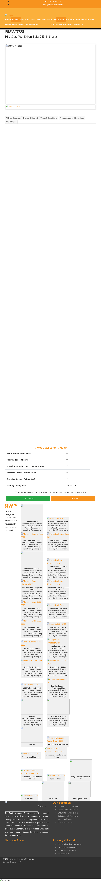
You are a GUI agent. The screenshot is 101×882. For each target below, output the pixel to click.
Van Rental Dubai (65, 819)
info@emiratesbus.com (53, 4)
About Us (23, 24)
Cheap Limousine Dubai (68, 809)
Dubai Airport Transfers (68, 816)
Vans (39, 19)
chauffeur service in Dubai (33, 233)
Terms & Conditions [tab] (49, 118)
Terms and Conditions (67, 850)
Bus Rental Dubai (65, 822)
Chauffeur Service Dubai (68, 813)
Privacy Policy (63, 853)
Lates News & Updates (67, 847)
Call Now (73, 498)
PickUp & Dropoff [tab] (30, 118)
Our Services (11, 24)
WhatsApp (28, 498)
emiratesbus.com (17, 859)
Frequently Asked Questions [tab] (72, 118)
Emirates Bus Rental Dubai (17, 131)
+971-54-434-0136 (52, 1)
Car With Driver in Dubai (68, 806)
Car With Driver (28, 19)
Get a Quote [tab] (11, 122)
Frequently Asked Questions (70, 844)
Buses (46, 19)
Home (8, 19)
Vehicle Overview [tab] (13, 118)
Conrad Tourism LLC (12, 862)
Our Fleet (15, 19)
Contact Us (32, 24)
